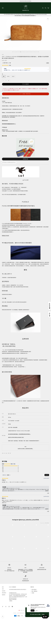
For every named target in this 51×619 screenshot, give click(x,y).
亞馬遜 (33, 592)
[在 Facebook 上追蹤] (2, 606)
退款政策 (3, 590)
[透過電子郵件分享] (10, 453)
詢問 (25, 446)
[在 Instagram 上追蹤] (9, 606)
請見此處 (5, 127)
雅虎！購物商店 (34, 591)
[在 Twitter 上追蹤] (5, 606)
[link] (7, 530)
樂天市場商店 (34, 589)
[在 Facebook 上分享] (4, 453)
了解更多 (10, 600)
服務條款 (3, 594)
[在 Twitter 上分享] (6, 453)
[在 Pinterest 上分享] (8, 453)
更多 (43, 614)
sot (3, 54)
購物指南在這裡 (5, 120)
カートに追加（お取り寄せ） (25, 93)
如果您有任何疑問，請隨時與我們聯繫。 (25, 448)
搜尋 (3, 586)
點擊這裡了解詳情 (5, 235)
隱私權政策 (4, 592)
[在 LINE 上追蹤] (12, 606)
